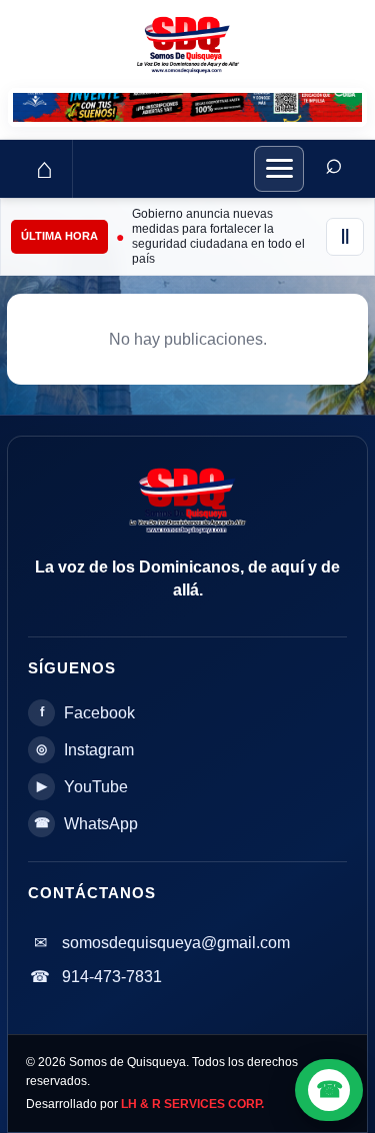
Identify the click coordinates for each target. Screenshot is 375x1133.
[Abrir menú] (279, 169)
